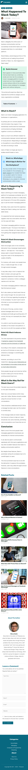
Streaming (14, 750)
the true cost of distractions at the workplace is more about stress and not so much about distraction (13, 364)
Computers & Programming (14, 747)
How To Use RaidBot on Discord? (11, 495)
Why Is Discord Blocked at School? (11, 517)
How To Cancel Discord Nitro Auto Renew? (11, 610)
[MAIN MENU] (26, 2)
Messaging (9, 8)
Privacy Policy (14, 759)
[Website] (14, 711)
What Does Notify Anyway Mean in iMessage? (11, 540)
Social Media (14, 743)
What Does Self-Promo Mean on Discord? (13, 563)
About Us (14, 756)
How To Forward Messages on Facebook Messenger (13, 586)
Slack (3, 8)
